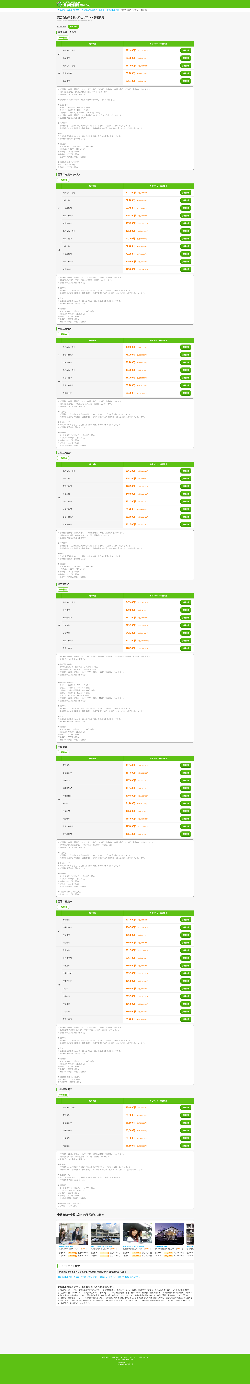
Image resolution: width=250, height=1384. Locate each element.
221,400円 (131, 81)
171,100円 (131, 192)
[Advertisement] (80, 1330)
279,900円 (131, 625)
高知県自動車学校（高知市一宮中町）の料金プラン (78, 1277)
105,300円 (131, 811)
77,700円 (131, 254)
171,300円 (131, 501)
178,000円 (105, 1256)
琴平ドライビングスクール (133, 1246)
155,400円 (131, 834)
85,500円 (131, 1115)
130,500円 (131, 610)
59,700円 (131, 1019)
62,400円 (131, 208)
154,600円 (131, 370)
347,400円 (131, 602)
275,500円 (73, 1253)
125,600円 (131, 261)
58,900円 (131, 73)
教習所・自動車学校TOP (69, 10)
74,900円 (131, 803)
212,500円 (131, 517)
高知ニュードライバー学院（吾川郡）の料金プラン (120, 1277)
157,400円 (131, 765)
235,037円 (136, 1253)
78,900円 (131, 354)
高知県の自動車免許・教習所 (93, 10)
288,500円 (131, 818)
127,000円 (131, 780)
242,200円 (131, 633)
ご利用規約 (114, 1357)
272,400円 (131, 50)
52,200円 (131, 200)
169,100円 (168, 1256)
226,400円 (131, 958)
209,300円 (131, 973)
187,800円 (131, 773)
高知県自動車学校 (66, 1246)
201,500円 (131, 950)
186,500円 (131, 927)
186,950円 (73, 1256)
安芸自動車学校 (113, 10)
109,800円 (131, 795)
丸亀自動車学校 (161, 1246)
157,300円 (131, 617)
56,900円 (131, 377)
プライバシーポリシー (128, 1357)
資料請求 (185, 50)
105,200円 (131, 215)
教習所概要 (61, 27)
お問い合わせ (143, 1357)
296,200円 (131, 471)
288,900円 (131, 65)
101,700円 (131, 640)
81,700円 (131, 509)
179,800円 (131, 1107)
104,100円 (131, 478)
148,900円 (131, 494)
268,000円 (105, 1253)
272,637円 (168, 1253)
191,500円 (131, 231)
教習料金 (73, 27)
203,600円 (131, 919)
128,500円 (131, 648)
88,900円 (131, 385)
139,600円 (131, 347)
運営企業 (105, 1357)
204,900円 (131, 58)
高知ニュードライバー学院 (101, 1246)
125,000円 (131, 826)
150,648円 (136, 1256)
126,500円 (131, 486)
